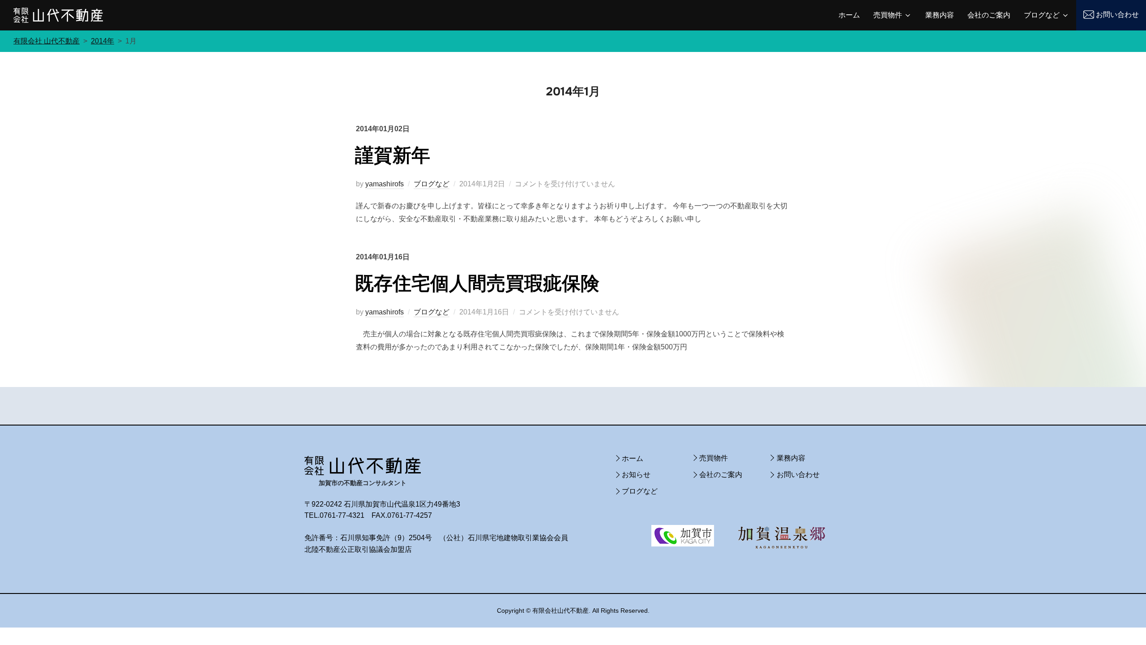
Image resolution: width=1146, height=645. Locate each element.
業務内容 (939, 15)
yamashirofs (384, 184)
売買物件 (887, 15)
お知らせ (636, 474)
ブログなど (1042, 15)
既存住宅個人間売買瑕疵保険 (477, 283)
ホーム (849, 15)
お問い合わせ (1117, 14)
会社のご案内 (988, 15)
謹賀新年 (392, 155)
